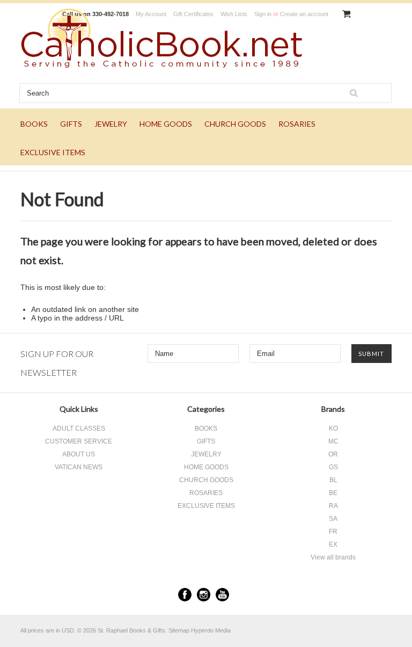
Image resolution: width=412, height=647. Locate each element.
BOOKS (34, 123)
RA (333, 506)
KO (333, 428)
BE (333, 493)
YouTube (222, 594)
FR (333, 531)
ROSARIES (296, 123)
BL (333, 480)
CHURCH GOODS (235, 123)
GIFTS (71, 123)
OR (333, 454)
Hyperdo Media (211, 630)
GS (333, 467)
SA (333, 518)
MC (333, 441)
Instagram (203, 594)
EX (333, 544)
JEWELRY (110, 123)
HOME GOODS (165, 123)
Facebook (185, 594)
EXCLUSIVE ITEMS (52, 152)
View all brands (333, 557)
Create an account (304, 14)
